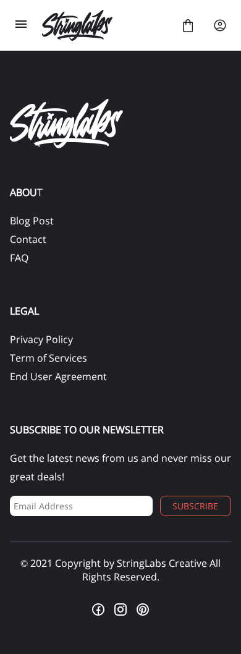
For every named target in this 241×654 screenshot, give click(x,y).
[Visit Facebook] (98, 609)
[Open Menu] (21, 25)
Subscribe (195, 506)
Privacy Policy (41, 339)
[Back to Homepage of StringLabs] (104, 25)
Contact (28, 239)
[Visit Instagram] (120, 609)
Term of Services (48, 358)
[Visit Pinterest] (143, 609)
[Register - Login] (220, 25)
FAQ (19, 258)
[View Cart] (188, 25)
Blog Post (32, 220)
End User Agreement (58, 376)
